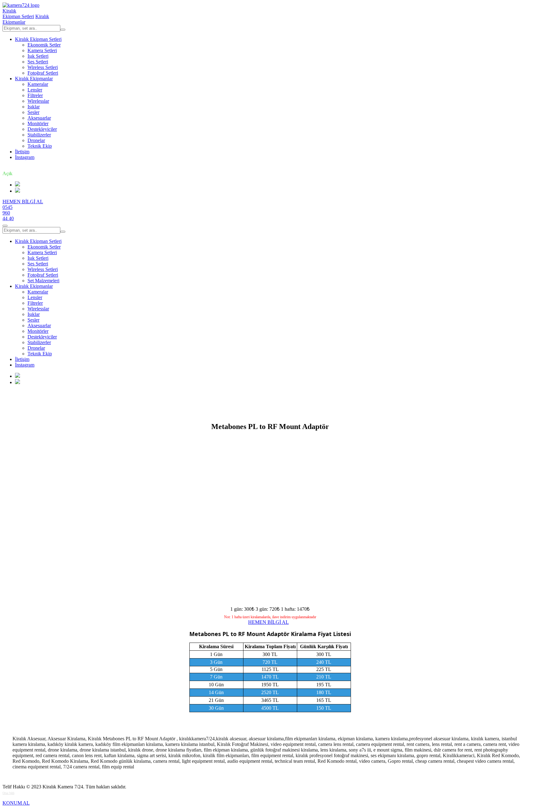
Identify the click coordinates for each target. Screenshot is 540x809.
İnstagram (24, 157)
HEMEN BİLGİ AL (22, 201)
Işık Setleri (38, 56)
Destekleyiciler (42, 129)
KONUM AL (16, 803)
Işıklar (34, 106)
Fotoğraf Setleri (43, 73)
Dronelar (36, 140)
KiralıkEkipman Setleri (18, 13)
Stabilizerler (39, 134)
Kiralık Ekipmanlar (34, 78)
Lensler (35, 89)
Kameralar (38, 84)
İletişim (22, 151)
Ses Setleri (38, 61)
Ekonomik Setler (44, 44)
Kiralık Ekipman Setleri (38, 39)
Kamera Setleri (42, 50)
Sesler (33, 112)
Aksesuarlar (39, 118)
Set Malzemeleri (43, 280)
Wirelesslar (38, 101)
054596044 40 (8, 213)
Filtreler (35, 95)
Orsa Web (8, 793)
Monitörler (38, 123)
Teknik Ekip (40, 146)
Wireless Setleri (43, 67)
